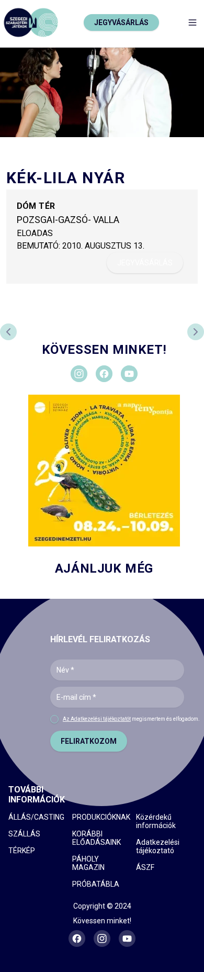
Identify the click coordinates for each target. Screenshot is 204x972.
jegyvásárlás (145, 263)
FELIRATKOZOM (89, 741)
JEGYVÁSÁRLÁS (121, 22)
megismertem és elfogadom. (131, 719)
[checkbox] (54, 719)
